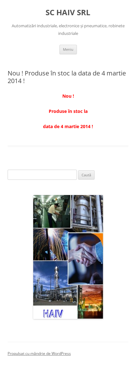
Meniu (68, 49)
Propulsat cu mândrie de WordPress (39, 353)
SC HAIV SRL (68, 12)
